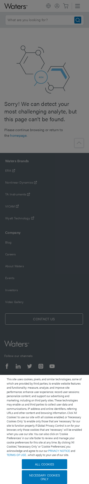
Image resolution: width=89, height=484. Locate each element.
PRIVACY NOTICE (59, 451)
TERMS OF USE (17, 455)
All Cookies (44, 464)
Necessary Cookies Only (44, 477)
